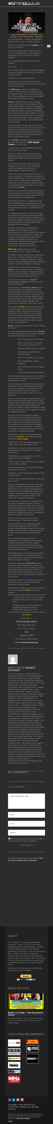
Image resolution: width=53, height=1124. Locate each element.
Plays (20, 37)
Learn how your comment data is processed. (25, 859)
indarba (35, 45)
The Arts (28, 37)
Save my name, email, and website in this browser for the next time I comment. (25, 840)
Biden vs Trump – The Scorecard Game (25, 1014)
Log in (10, 1121)
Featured (33, 35)
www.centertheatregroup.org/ (26, 642)
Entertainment (19, 35)
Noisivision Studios (23, 1118)
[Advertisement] (26, 890)
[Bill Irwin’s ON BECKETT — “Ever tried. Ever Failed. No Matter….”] (14, 659)
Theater (38, 37)
